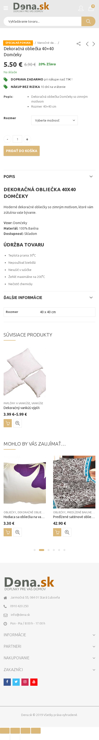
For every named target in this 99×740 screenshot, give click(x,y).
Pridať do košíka (21, 151)
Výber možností (8, 423)
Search (88, 21)
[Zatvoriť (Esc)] (5, 731)
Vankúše (37, 403)
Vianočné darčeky (46, 42)
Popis (9, 176)
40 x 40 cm (48, 312)
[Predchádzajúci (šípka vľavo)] (5, 737)
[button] (34, 550)
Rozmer (10, 118)
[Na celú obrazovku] (25, 731)
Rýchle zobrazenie (17, 423)
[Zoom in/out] (36, 731)
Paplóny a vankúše (17, 403)
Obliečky (10, 512)
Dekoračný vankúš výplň (22, 408)
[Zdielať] (15, 731)
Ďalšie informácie (23, 297)
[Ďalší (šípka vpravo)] (15, 737)
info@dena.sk (20, 614)
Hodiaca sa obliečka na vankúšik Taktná (32, 517)
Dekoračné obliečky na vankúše (40, 512)
